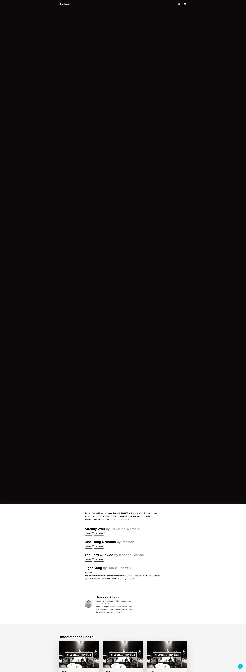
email (127, 519)
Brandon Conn (116, 289)
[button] (185, 4)
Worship (123, 265)
